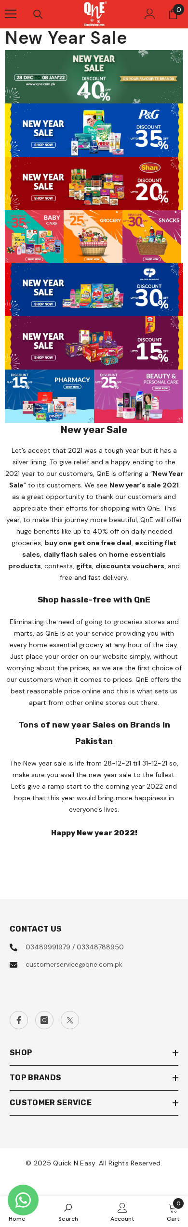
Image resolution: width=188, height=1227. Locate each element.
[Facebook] (19, 1020)
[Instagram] (44, 1020)
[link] (68, 1211)
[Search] (38, 14)
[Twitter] (70, 1020)
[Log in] (150, 14)
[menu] (10, 14)
